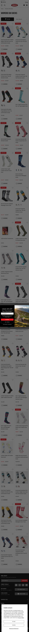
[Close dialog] (28, 306)
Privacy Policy (21, 617)
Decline (14, 625)
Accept (13, 621)
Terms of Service (5, 324)
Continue (7, 319)
